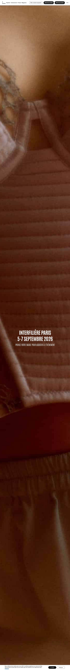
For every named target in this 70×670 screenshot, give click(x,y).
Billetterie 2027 (60, 2)
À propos (4, 2)
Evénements (14, 2)
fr (67, 2)
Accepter (52, 667)
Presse (19, 2)
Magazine (24, 2)
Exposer (8, 2)
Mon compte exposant (35, 2)
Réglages (7, 668)
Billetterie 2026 (48, 2)
